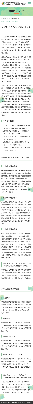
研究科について (15, 19)
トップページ (4, 19)
